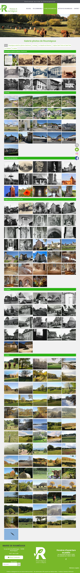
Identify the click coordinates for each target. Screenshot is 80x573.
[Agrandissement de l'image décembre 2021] (40, 262)
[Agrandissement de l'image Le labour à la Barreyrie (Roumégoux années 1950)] (69, 77)
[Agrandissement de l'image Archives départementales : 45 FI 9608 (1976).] (69, 328)
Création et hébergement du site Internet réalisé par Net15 (20, 571)
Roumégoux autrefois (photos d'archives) (20, 45)
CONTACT (76, 8)
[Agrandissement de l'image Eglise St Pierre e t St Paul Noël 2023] (11, 286)
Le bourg (34, 45)
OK (19, 564)
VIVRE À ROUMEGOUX (50, 8)
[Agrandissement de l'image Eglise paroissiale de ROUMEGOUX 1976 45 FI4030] (54, 225)
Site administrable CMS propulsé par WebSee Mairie (45, 571)
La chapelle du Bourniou (44, 45)
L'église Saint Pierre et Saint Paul (62, 45)
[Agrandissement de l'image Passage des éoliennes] (26, 143)
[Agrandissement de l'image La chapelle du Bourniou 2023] (26, 196)
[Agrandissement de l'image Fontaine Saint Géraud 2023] (69, 196)
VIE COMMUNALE (38, 8)
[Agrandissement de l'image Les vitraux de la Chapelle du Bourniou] (40, 196)
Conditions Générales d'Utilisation (66, 571)
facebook (66, 559)
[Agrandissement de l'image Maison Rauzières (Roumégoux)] (11, 77)
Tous (6, 45)
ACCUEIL (28, 8)
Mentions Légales (74, 568)
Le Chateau (8, 48)
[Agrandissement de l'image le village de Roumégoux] (54, 65)
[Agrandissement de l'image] (54, 77)
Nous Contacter (14, 557)
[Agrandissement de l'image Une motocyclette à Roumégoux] (26, 77)
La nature (14, 48)
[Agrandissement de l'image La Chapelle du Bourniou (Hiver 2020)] (11, 196)
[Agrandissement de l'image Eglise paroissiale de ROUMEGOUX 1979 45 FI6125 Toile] (26, 250)
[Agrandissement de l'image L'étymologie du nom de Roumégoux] (11, 65)
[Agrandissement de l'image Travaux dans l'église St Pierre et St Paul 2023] (54, 262)
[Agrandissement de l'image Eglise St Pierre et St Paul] (26, 262)
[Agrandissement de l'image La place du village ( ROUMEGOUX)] (40, 77)
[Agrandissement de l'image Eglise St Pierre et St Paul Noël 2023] (69, 274)
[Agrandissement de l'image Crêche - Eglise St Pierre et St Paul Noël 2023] (40, 286)
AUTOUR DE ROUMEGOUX (65, 8)
